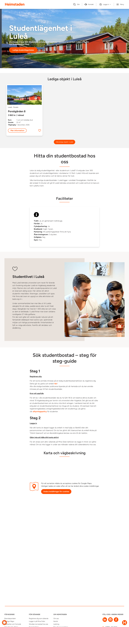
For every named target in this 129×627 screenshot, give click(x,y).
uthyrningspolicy (40, 411)
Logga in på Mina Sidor (37, 621)
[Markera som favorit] (39, 130)
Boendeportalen (10, 618)
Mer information (17, 130)
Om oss (56, 618)
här (55, 383)
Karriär (55, 621)
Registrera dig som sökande (38, 618)
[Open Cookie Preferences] (4, 622)
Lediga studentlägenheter (23, 50)
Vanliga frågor (9, 621)
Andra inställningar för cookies (56, 491)
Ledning (56, 624)
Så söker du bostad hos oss (38, 624)
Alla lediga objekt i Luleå (64, 142)
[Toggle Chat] (124, 622)
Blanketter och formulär (12, 624)
